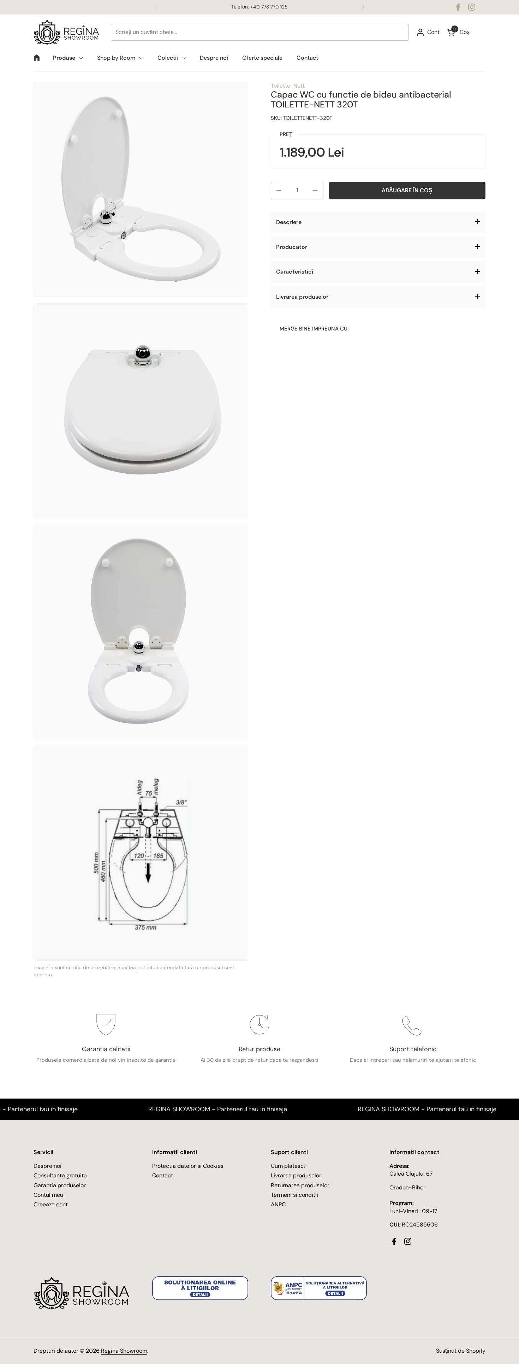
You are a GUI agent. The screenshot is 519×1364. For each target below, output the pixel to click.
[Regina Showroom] (69, 32)
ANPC (278, 1204)
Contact (162, 1175)
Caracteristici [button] (294, 272)
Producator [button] (291, 247)
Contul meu (48, 1195)
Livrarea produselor (296, 1175)
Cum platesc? (288, 1166)
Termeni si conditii (294, 1195)
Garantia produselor (60, 1185)
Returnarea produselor (300, 1185)
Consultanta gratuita (60, 1175)
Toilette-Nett (288, 85)
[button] (278, 190)
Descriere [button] (289, 222)
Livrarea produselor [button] (302, 296)
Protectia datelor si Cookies (187, 1166)
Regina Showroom (124, 1350)
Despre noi (47, 1166)
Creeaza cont (51, 1204)
